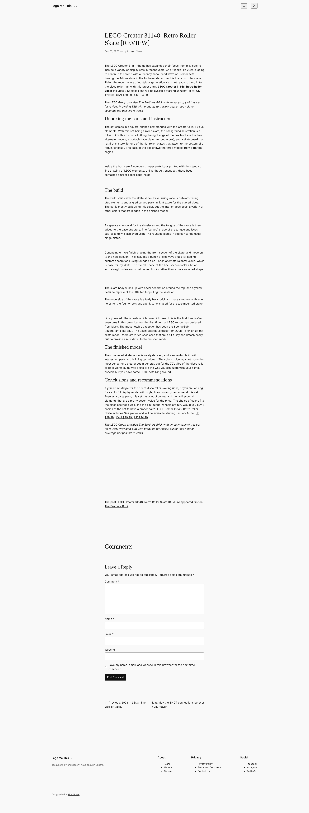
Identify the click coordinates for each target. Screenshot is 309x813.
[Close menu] (254, 6)
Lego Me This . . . (64, 6)
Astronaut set (168, 170)
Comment (112, 581)
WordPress (74, 794)
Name (109, 618)
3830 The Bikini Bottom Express (147, 330)
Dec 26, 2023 (112, 51)
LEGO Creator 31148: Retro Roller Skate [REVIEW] (148, 502)
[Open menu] (244, 6)
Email (109, 634)
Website (110, 649)
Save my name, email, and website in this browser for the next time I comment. (152, 667)
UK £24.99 (141, 95)
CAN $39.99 (124, 95)
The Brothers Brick (116, 506)
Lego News (136, 51)
